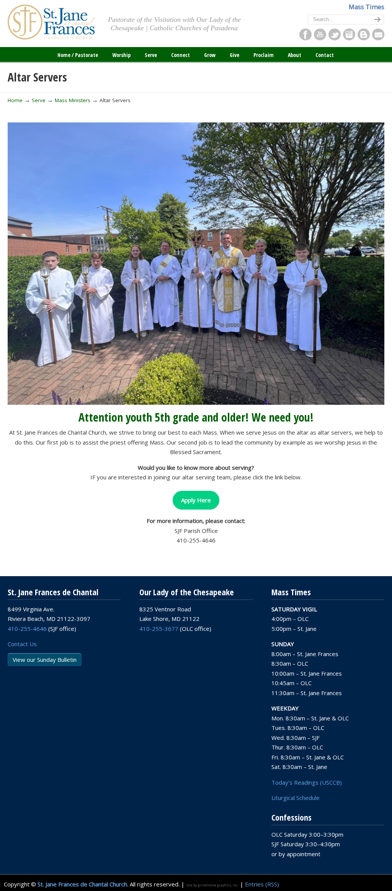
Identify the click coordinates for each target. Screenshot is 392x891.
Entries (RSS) (262, 884)
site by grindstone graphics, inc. (212, 885)
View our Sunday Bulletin (45, 659)
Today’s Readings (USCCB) (306, 782)
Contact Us (22, 644)
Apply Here (196, 500)
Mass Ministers (72, 100)
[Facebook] (305, 38)
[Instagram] (349, 38)
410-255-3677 (158, 628)
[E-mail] (378, 38)
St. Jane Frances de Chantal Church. (83, 884)
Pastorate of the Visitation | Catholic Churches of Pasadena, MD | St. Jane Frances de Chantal (51, 22)
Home (15, 100)
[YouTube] (320, 38)
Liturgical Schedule (295, 797)
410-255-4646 (27, 628)
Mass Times (366, 6)
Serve (39, 100)
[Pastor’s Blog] (364, 38)
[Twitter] (334, 38)
